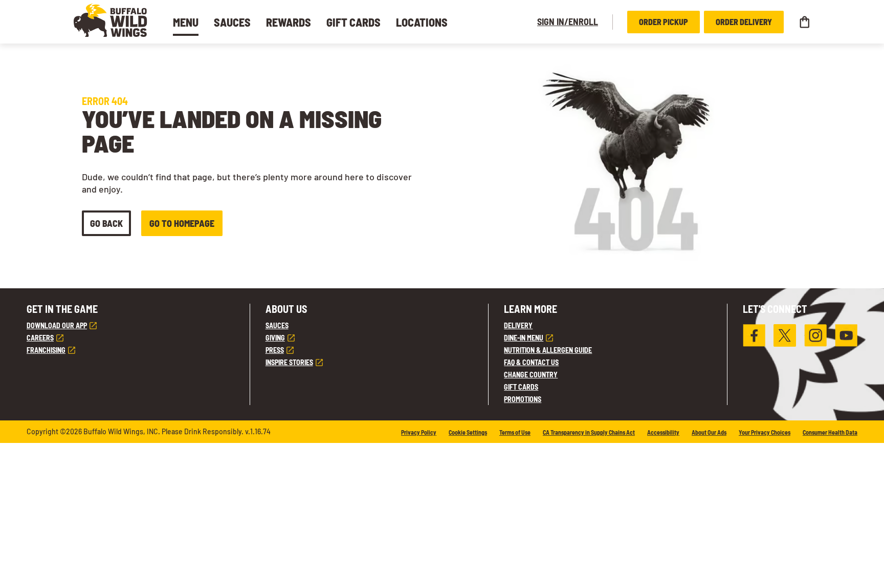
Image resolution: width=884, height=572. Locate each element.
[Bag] (804, 22)
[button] (110, 20)
